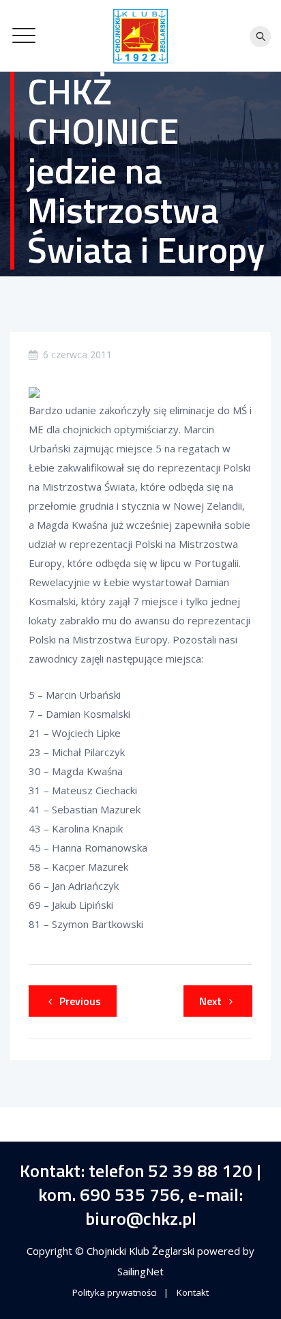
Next (210, 1001)
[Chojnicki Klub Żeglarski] (140, 36)
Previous (80, 1001)
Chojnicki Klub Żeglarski (142, 1251)
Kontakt (193, 1292)
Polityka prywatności (114, 1292)
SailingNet (140, 1271)
